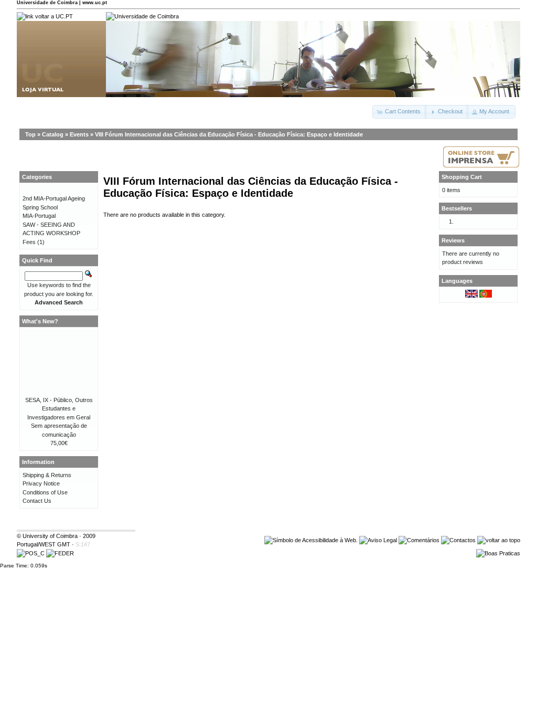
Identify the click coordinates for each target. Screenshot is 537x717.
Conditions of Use (45, 492)
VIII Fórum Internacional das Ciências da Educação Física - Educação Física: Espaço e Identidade (229, 134)
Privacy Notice (41, 483)
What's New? (40, 321)
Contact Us (37, 501)
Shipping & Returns (47, 475)
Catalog (52, 134)
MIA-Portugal (39, 216)
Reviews (453, 240)
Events (79, 134)
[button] (399, 112)
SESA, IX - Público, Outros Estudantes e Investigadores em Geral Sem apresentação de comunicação (59, 417)
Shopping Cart (462, 177)
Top (30, 134)
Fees (29, 242)
